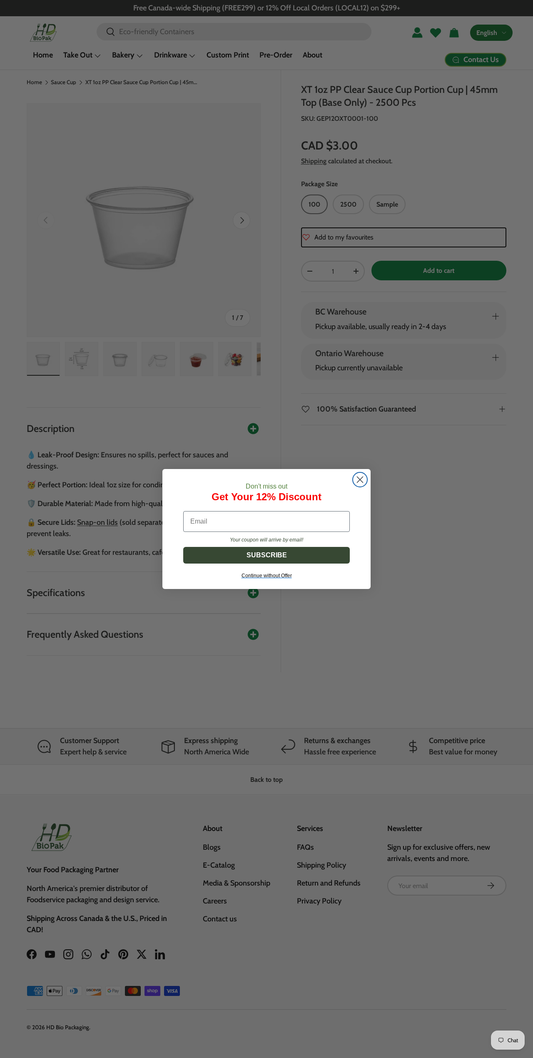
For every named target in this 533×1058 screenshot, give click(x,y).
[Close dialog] (360, 479)
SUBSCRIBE (267, 555)
